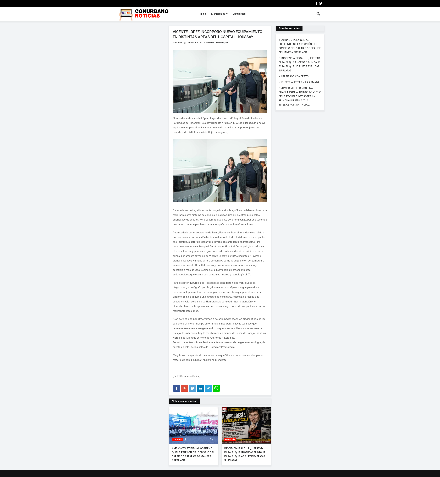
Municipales (218, 13)
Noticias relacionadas (184, 401)
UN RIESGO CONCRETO (295, 76)
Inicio (203, 13)
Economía (230, 440)
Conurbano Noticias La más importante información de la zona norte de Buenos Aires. (155, 13)
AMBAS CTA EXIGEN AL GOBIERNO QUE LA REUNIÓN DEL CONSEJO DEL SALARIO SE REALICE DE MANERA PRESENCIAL (193, 454)
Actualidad (239, 13)
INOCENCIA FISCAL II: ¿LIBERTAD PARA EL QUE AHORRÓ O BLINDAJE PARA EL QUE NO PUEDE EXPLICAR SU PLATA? (244, 454)
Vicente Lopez (221, 42)
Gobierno (177, 440)
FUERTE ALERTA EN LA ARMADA (300, 82)
